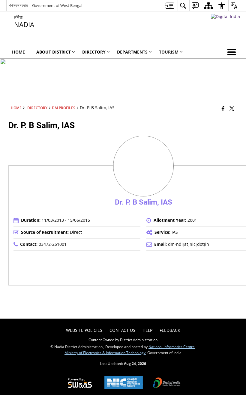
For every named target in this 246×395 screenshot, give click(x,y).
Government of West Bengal (57, 5)
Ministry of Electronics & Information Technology (105, 352)
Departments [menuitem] (132, 52)
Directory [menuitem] (94, 52)
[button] (233, 51)
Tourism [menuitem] (168, 52)
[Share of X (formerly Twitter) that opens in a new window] (232, 108)
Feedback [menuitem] (170, 330)
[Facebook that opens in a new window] (223, 108)
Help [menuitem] (147, 330)
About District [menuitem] (53, 52)
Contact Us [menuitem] (122, 330)
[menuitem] (169, 5)
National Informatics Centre (171, 346)
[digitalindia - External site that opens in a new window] (225, 16)
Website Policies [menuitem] (84, 330)
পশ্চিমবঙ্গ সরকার (18, 5)
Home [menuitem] (18, 52)
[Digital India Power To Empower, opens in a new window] (166, 383)
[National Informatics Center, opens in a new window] (123, 383)
